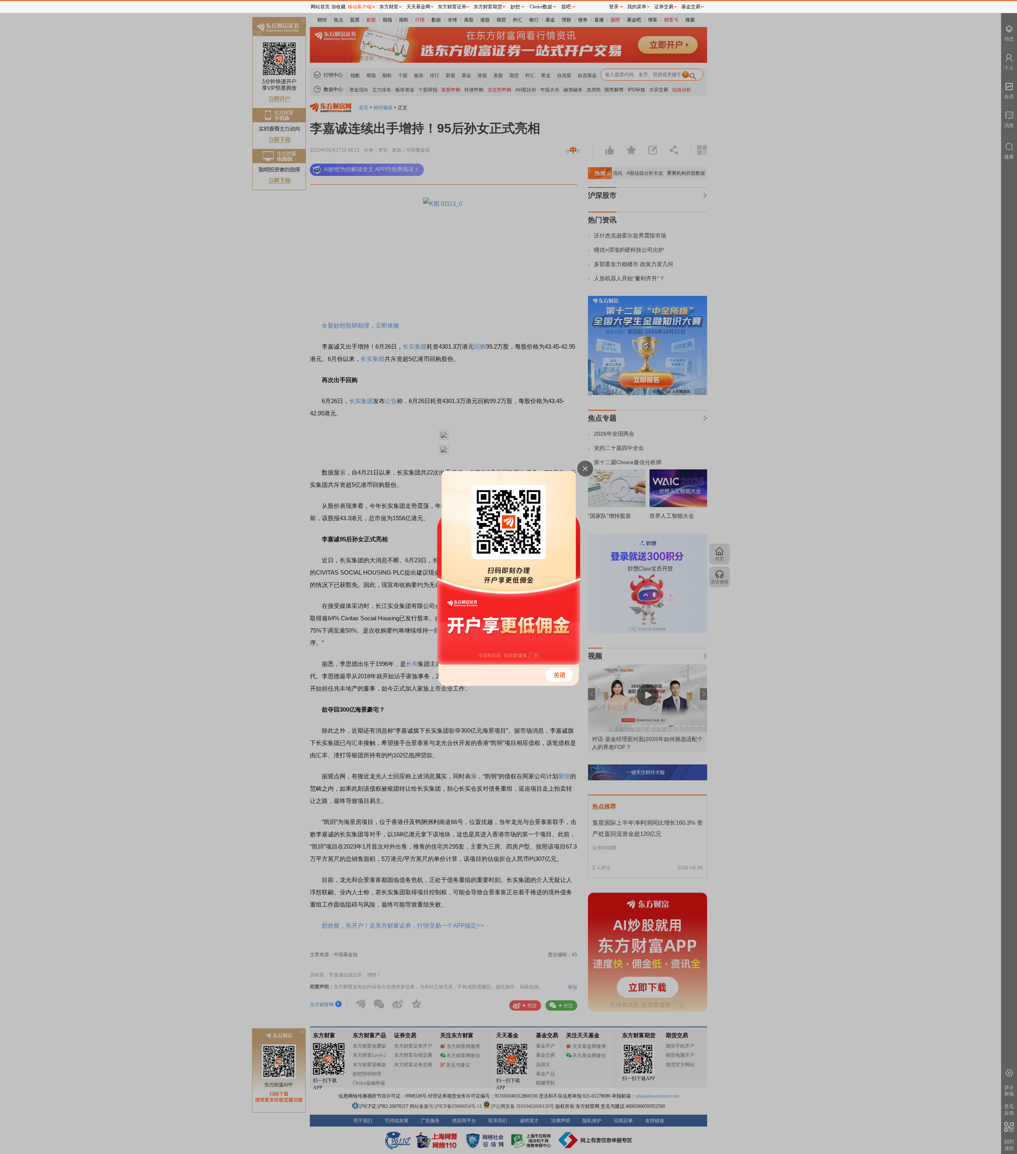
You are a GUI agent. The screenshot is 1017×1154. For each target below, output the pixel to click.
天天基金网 (418, 7)
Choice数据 (541, 7)
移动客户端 (359, 7)
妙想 (515, 7)
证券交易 (663, 7)
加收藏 (338, 7)
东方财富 (388, 7)
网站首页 (320, 7)
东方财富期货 (488, 7)
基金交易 (690, 7)
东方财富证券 (452, 7)
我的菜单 (636, 7)
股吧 (566, 7)
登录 (614, 7)
